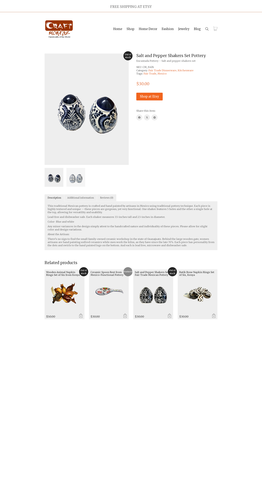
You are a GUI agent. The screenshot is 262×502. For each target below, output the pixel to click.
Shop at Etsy (149, 96)
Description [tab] (54, 197)
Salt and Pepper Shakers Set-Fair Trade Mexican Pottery (152, 273)
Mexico (162, 73)
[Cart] (215, 29)
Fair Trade (150, 73)
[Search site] (207, 29)
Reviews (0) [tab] (106, 197)
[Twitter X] (147, 117)
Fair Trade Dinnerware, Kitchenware (170, 70)
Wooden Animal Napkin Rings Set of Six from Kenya (63, 273)
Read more (81, 316)
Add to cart (125, 316)
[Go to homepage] (59, 29)
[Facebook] (139, 117)
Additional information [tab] (80, 197)
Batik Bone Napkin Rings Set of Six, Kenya (196, 273)
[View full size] (48, 58)
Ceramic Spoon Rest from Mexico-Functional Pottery (107, 273)
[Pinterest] (154, 117)
